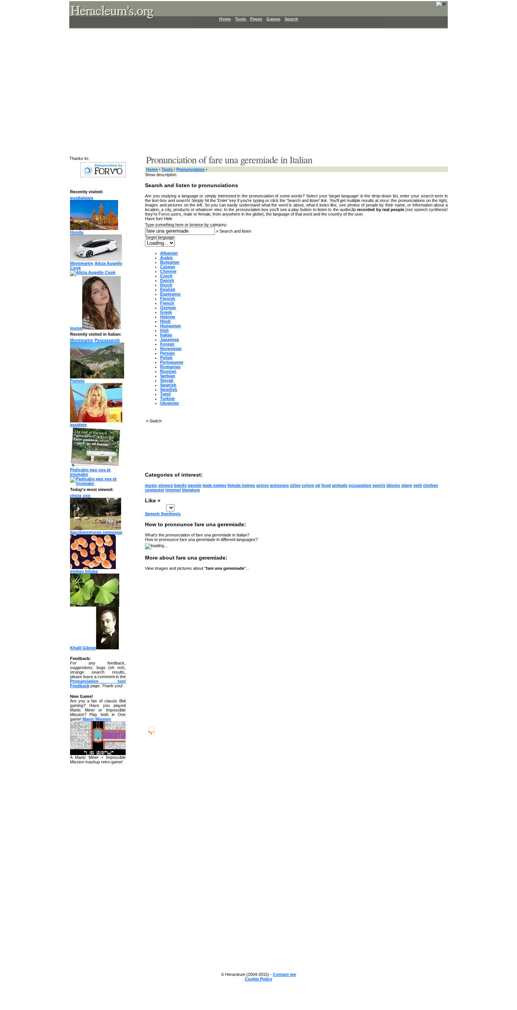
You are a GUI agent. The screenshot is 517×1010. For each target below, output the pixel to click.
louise (76, 328)
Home (225, 19)
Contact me (284, 974)
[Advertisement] (254, 91)
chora (75, 495)
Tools (241, 19)
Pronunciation (190, 169)
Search (291, 19)
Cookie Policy (258, 979)
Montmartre (81, 263)
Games (273, 19)
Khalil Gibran (83, 648)
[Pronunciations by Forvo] (103, 176)
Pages (256, 19)
